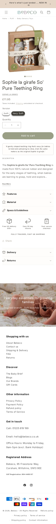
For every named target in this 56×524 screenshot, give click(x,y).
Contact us (12, 346)
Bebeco (14, 511)
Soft (7, 113)
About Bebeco (14, 343)
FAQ (8, 354)
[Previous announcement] (5, 4)
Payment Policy (14, 404)
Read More (6, 184)
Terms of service (37, 515)
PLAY (12, 18)
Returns (10, 357)
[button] (6, 12)
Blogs (9, 377)
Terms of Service (15, 411)
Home (4, 18)
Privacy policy (20, 515)
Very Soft (18, 113)
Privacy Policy (14, 400)
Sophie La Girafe (10, 94)
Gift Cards (11, 384)
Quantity (6, 119)
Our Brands (12, 381)
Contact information (38, 520)
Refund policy (13, 408)
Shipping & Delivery (17, 350)
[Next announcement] (50, 4)
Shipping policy (18, 520)
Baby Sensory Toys (25, 18)
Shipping (19, 103)
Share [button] (8, 240)
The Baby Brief (14, 373)
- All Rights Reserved (28, 511)
